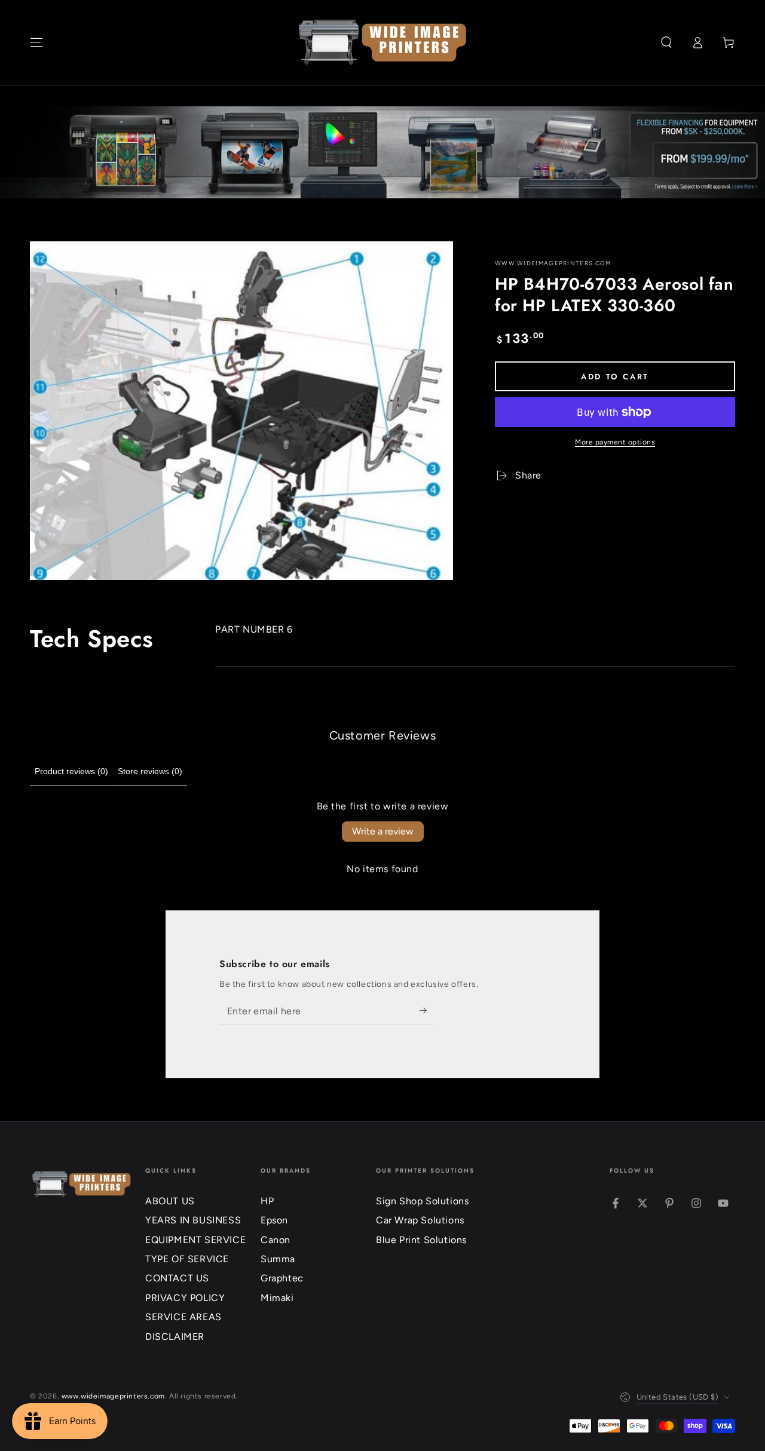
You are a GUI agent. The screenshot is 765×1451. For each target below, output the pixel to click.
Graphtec (282, 1278)
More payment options (615, 442)
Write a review (383, 831)
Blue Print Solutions (421, 1240)
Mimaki (277, 1297)
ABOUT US (170, 1201)
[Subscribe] (427, 1011)
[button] (666, 42)
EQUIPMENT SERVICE (195, 1240)
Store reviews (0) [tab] (150, 771)
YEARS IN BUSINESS (193, 1220)
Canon (275, 1240)
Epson (274, 1220)
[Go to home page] (383, 42)
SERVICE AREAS (183, 1317)
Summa (278, 1259)
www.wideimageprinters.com (553, 263)
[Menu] (36, 42)
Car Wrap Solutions (420, 1220)
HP (267, 1201)
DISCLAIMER (174, 1336)
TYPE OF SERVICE (187, 1259)
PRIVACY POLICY (185, 1297)
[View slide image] (382, 152)
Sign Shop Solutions (422, 1201)
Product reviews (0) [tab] (71, 771)
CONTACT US (177, 1278)
